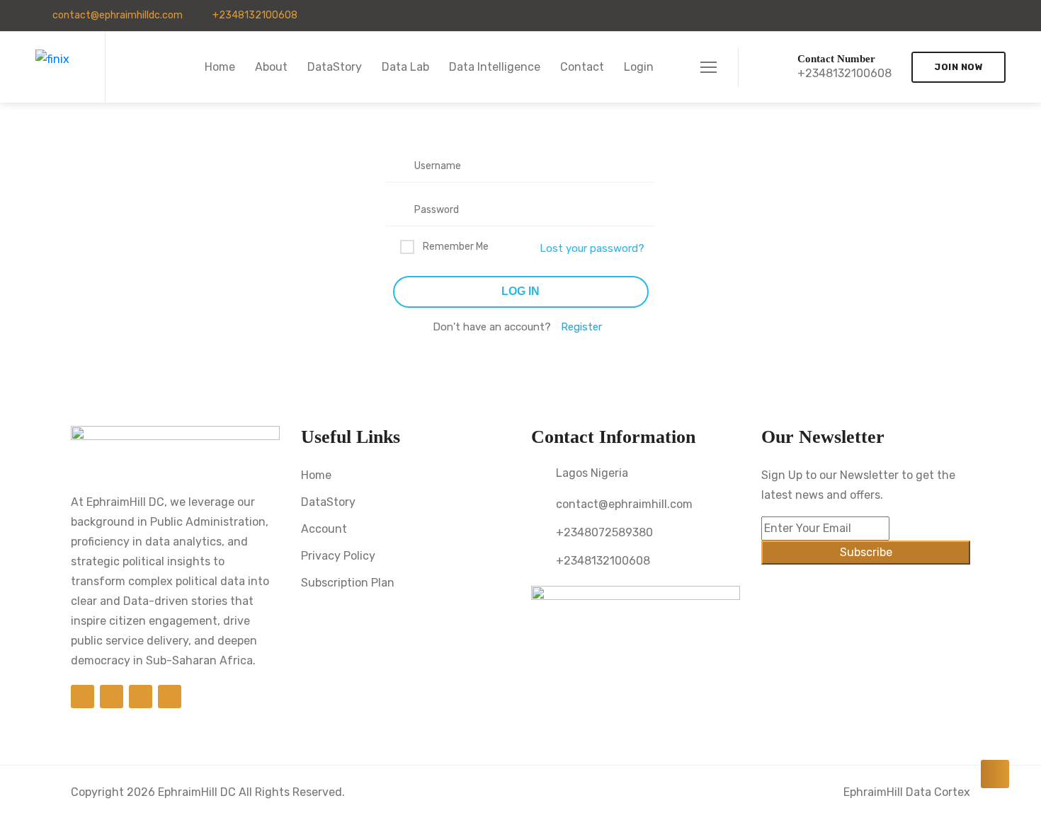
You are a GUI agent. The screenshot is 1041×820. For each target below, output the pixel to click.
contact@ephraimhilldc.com (116, 15)
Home (220, 67)
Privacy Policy (338, 555)
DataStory (334, 67)
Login (639, 67)
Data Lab (405, 67)
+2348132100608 (253, 15)
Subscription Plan (347, 582)
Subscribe (866, 552)
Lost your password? (592, 248)
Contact (582, 67)
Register (581, 327)
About (271, 67)
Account (324, 529)
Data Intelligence (494, 67)
